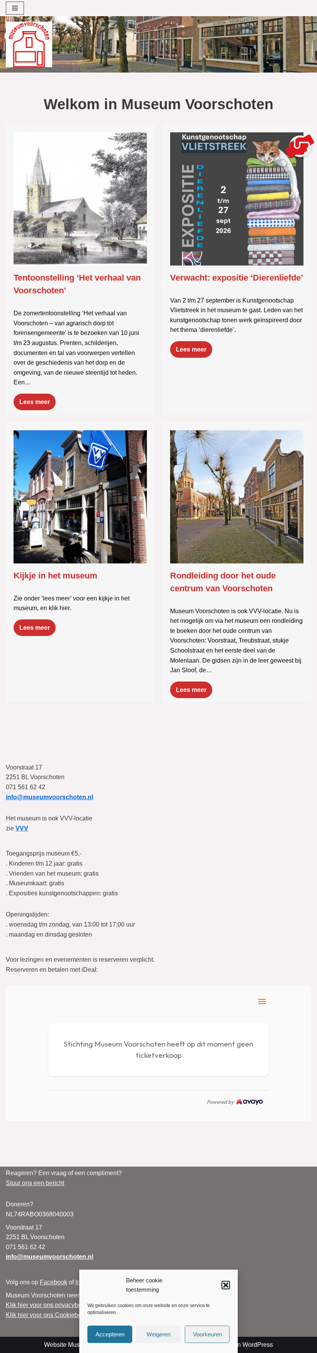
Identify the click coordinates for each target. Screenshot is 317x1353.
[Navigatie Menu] (15, 8)
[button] (226, 1285)
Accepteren (109, 1334)
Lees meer (34, 402)
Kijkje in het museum (55, 575)
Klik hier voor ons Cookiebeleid (49, 1315)
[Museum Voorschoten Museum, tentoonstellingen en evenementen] (29, 44)
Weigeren (158, 1334)
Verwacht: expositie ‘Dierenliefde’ (236, 277)
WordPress (257, 1344)
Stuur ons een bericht (35, 1183)
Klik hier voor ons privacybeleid (49, 1305)
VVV (21, 828)
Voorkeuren (207, 1334)
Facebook (53, 1282)
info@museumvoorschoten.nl (49, 797)
